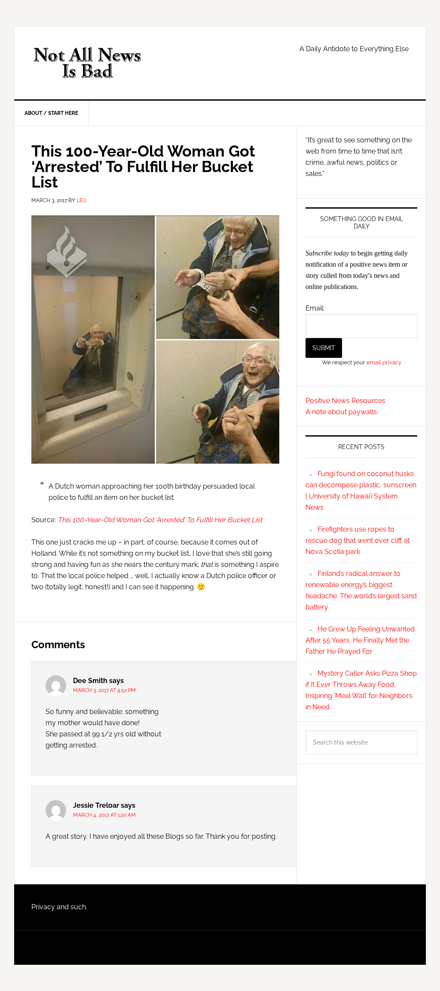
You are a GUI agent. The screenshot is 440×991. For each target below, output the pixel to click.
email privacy (384, 362)
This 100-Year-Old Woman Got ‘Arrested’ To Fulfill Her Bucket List (160, 520)
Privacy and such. (59, 907)
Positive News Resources (345, 401)
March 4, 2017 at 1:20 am (104, 815)
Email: (315, 308)
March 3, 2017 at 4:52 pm (104, 690)
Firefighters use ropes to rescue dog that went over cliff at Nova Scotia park (357, 540)
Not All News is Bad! (87, 62)
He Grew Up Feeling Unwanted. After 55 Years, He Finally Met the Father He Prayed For (361, 640)
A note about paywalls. (342, 412)
